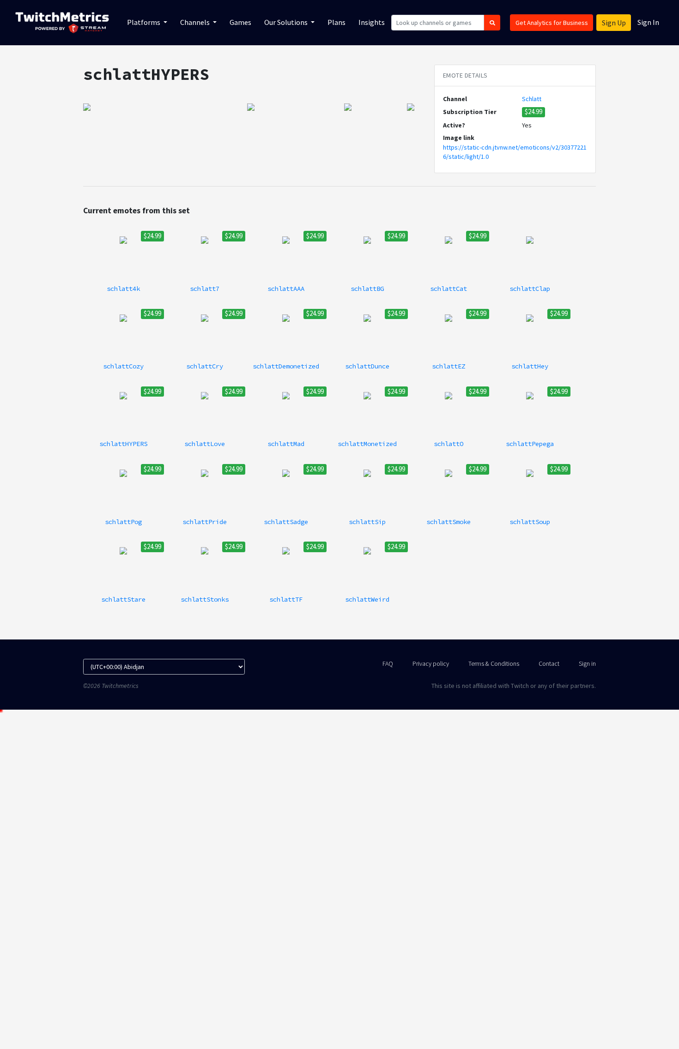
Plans (336, 22)
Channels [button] (195, 22)
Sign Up (614, 22)
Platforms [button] (144, 22)
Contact (549, 663)
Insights (371, 22)
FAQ (387, 663)
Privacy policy (430, 663)
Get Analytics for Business (551, 22)
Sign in (587, 663)
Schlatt (531, 99)
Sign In (648, 22)
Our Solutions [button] (286, 22)
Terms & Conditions (493, 663)
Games (240, 22)
